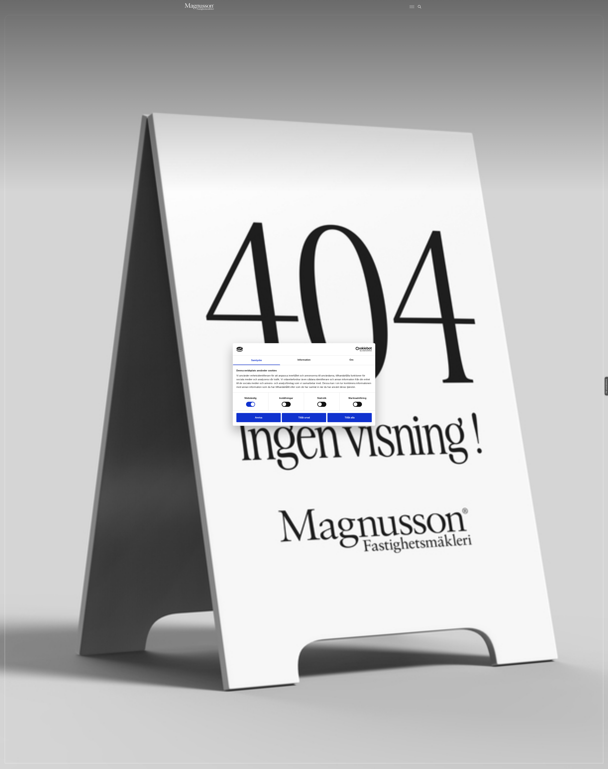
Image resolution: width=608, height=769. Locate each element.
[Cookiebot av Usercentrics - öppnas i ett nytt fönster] (358, 349)
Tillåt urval (304, 417)
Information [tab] (304, 359)
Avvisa (258, 417)
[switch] (286, 404)
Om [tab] (351, 359)
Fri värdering (607, 386)
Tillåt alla (350, 417)
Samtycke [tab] (256, 360)
